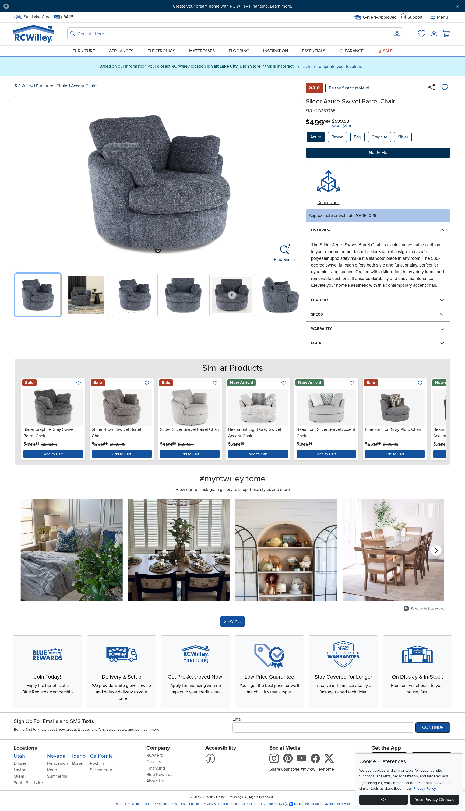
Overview (321, 230)
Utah (19, 756)
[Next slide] (297, 182)
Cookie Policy (272, 804)
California (101, 756)
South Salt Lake (28, 782)
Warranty (321, 328)
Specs (317, 314)
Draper (20, 763)
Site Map (343, 804)
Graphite (379, 137)
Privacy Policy (424, 788)
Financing (155, 768)
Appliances (121, 51)
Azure (315, 137)
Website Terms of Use (171, 804)
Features (320, 300)
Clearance (352, 51)
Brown (338, 137)
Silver (403, 137)
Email (237, 719)
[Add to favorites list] (444, 88)
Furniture (83, 51)
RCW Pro (154, 755)
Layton (20, 769)
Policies (194, 804)
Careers (153, 761)
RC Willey (24, 86)
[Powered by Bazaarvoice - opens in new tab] (424, 609)
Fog (357, 137)
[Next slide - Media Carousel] (436, 550)
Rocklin (97, 763)
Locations (25, 748)
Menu (442, 17)
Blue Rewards (159, 774)
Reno (52, 769)
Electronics (161, 51)
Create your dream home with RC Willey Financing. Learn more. (232, 6)
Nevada (56, 756)
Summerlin (57, 776)
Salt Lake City (36, 16)
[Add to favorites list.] (78, 383)
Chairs (62, 86)
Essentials (313, 51)
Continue (432, 727)
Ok (383, 799)
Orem (19, 776)
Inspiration (275, 51)
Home (119, 804)
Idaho (79, 756)
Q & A (316, 343)
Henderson (57, 763)
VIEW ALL (232, 621)
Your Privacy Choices (434, 799)
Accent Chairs (84, 86)
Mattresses (202, 51)
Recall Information (140, 804)
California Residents (245, 804)
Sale (387, 51)
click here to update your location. (330, 66)
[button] (49, 6)
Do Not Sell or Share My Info (314, 804)
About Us (155, 781)
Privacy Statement (216, 804)
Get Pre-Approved (380, 17)
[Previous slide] (21, 182)
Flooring (239, 51)
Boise (77, 763)
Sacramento (101, 769)
